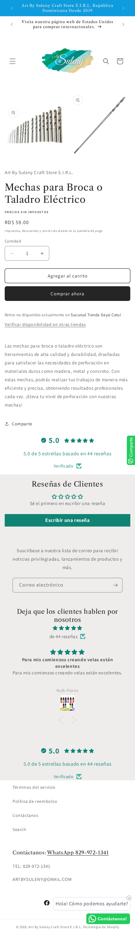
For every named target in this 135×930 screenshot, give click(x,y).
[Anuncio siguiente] (123, 8)
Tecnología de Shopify (101, 927)
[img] (67, 628)
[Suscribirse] (115, 585)
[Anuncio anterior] (12, 8)
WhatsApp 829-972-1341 (78, 852)
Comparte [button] (22, 424)
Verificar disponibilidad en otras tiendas (45, 324)
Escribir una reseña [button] (67, 520)
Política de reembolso (35, 801)
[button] (12, 61)
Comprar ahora (67, 294)
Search (19, 829)
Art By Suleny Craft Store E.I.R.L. (55, 927)
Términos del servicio (34, 787)
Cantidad (13, 241)
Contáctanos (26, 815)
